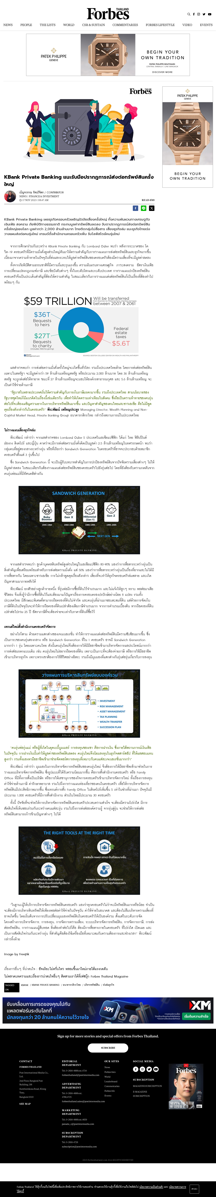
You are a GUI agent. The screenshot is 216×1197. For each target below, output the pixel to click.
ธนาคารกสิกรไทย (72, 985)
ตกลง (194, 1189)
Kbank (24, 985)
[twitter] (151, 209)
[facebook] (135, 209)
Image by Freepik (16, 954)
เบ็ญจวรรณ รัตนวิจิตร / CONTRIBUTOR (41, 192)
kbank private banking (45, 985)
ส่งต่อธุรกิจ (108, 985)
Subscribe (108, 1047)
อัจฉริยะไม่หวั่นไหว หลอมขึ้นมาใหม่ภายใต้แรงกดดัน (73, 969)
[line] (143, 209)
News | (23, 196)
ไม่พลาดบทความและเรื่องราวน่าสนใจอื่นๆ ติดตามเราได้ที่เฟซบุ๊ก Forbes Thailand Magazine (66, 976)
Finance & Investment (44, 196)
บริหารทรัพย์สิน (92, 985)
